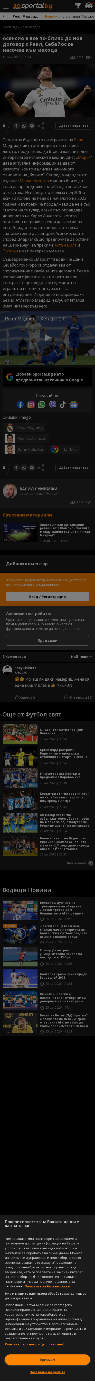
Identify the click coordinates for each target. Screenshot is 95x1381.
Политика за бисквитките (47, 1286)
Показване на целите (47, 1372)
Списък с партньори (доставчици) (34, 1344)
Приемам (47, 1359)
